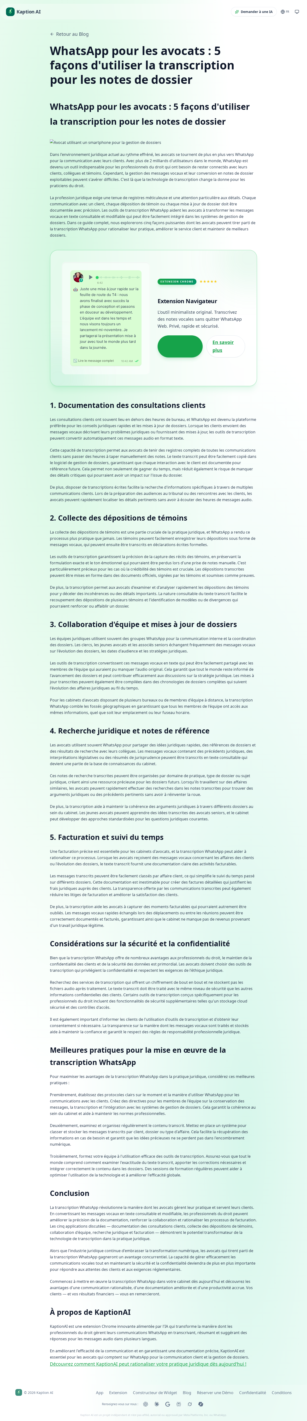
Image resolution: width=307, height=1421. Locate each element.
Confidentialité (252, 1392)
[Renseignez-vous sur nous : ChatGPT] (145, 1404)
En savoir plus (223, 329)
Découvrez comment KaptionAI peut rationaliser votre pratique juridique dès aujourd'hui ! (148, 1330)
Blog (187, 1392)
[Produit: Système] (297, 12)
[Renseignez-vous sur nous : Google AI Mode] (167, 1404)
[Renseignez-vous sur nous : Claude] (156, 1404)
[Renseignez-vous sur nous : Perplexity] (178, 1404)
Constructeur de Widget (155, 1392)
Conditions (282, 1392)
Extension (118, 1392)
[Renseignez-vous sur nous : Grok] (189, 1404)
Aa (78, 297)
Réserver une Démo (215, 1392)
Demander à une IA (257, 11)
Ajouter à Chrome (174, 329)
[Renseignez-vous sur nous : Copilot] (200, 1404)
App (99, 1392)
